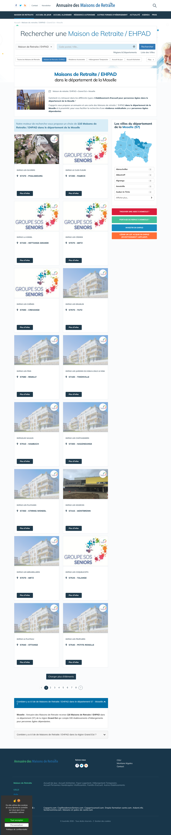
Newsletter (46, 5)
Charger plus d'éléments (61, 676)
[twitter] (20, 6)
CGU (119, 760)
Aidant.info (138, 807)
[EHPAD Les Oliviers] (36, 149)
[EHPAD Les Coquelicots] (85, 551)
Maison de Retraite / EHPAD (34, 46)
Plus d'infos (25, 193)
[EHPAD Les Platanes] (36, 484)
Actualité (135, 15)
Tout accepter (16, 820)
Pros (154, 15)
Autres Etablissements (114, 785)
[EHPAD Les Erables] (85, 283)
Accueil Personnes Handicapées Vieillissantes (65, 785)
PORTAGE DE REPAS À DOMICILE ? (134, 219)
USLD (16, 790)
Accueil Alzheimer (62, 15)
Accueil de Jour (43, 15)
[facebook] (16, 6)
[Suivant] (81, 688)
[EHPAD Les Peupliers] (85, 618)
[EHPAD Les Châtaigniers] (85, 417)
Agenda (146, 15)
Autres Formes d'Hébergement (112, 15)
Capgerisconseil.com (94, 807)
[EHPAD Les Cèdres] (85, 216)
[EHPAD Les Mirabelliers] (36, 551)
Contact (35, 5)
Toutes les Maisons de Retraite (28, 59)
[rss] (25, 6)
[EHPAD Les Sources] (85, 484)
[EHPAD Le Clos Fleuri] (85, 149)
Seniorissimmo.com (52, 810)
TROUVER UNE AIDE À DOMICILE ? (134, 211)
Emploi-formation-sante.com (118, 807)
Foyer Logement (83, 783)
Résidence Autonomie (84, 15)
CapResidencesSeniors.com (70, 807)
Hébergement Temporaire (98, 59)
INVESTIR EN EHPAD (134, 227)
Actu (16, 794)
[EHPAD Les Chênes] (36, 283)
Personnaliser (16, 825)
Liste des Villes (148, 52)
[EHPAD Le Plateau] (36, 618)
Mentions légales (125, 763)
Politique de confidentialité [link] (16, 829)
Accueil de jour (117, 59)
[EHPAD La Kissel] (36, 216)
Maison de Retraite (23, 15)
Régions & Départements (125, 52)
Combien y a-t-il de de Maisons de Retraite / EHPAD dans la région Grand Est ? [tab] (56, 734)
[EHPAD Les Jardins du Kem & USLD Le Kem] (85, 350)
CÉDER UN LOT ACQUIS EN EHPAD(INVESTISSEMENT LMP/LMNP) (134, 235)
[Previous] (42, 688)
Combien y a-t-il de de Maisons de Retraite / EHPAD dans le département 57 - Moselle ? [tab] (60, 702)
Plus (150, 59)
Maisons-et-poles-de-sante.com (78, 810)
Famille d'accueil (95, 785)
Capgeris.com (50, 807)
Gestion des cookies (103, 821)
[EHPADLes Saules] (36, 417)
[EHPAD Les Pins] (36, 350)
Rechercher (147, 46)
